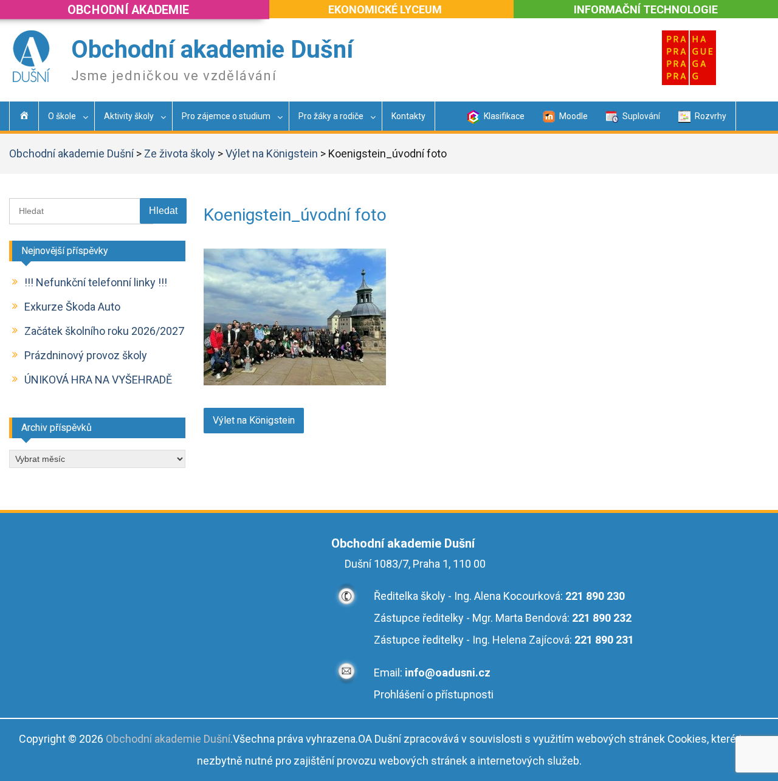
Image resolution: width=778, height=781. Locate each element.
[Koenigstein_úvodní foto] (295, 381)
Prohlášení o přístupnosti (434, 694)
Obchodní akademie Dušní (212, 49)
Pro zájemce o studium (226, 116)
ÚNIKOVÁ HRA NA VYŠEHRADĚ (98, 379)
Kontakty (408, 116)
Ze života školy (179, 153)
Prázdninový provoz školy (85, 355)
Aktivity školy (129, 116)
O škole (62, 116)
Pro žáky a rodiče (330, 116)
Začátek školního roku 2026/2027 (104, 331)
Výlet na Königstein (271, 153)
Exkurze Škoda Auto (72, 306)
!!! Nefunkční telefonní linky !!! (95, 282)
